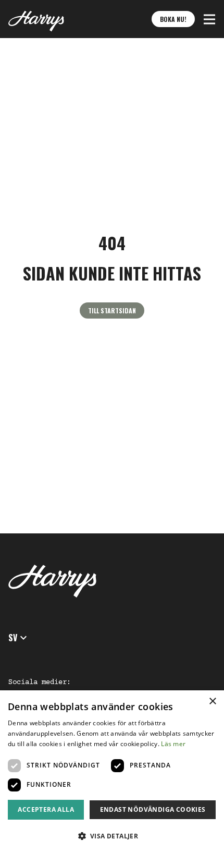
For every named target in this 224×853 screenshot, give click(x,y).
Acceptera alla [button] (46, 809)
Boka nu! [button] (173, 19)
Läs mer (173, 743)
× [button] (212, 701)
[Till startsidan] (36, 19)
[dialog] (112, 771)
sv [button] (12, 637)
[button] (209, 19)
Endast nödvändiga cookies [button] (153, 809)
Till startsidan (112, 310)
